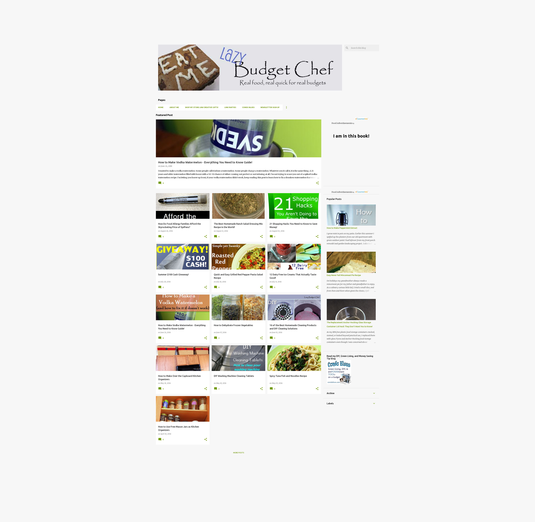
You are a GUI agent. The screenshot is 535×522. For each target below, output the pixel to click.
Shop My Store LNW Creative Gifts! (201, 107)
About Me (174, 107)
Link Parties (230, 107)
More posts (238, 453)
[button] (317, 183)
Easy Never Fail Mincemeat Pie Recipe (344, 275)
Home (160, 107)
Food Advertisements (342, 123)
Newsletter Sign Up (270, 107)
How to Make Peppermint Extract (342, 228)
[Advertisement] (83, 19)
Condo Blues (248, 107)
